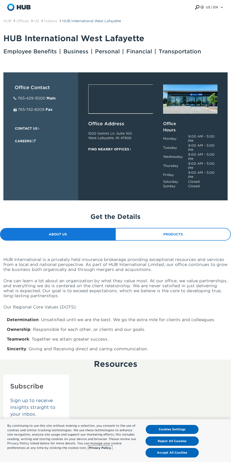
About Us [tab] (58, 234)
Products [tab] (173, 234)
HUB (7, 21)
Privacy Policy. (100, 448)
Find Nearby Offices (109, 149)
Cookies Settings (172, 429)
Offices (22, 21)
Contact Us (26, 128)
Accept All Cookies (172, 452)
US (36, 21)
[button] (197, 7)
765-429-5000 (31, 98)
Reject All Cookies (172, 441)
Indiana (50, 21)
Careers (23, 141)
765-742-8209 (31, 109)
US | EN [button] (212, 7)
